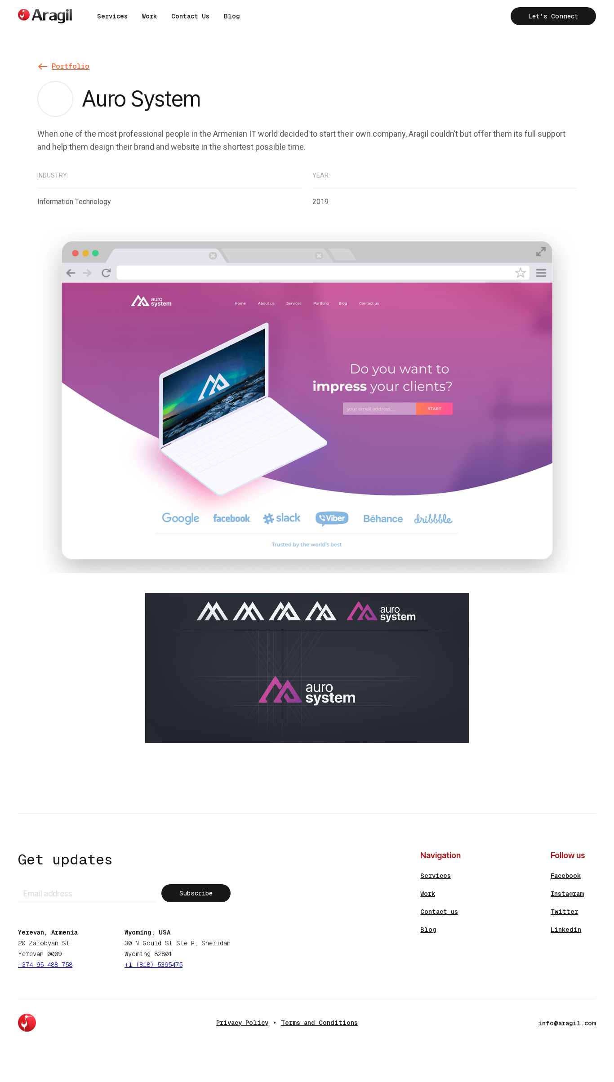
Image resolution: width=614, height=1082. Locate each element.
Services (112, 16)
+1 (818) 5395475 (153, 964)
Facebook (566, 875)
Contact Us (190, 16)
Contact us (439, 911)
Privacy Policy (242, 1022)
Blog (232, 16)
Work (149, 16)
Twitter (564, 911)
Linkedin (566, 929)
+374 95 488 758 (45, 964)
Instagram (567, 893)
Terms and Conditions (319, 1022)
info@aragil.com (567, 1023)
